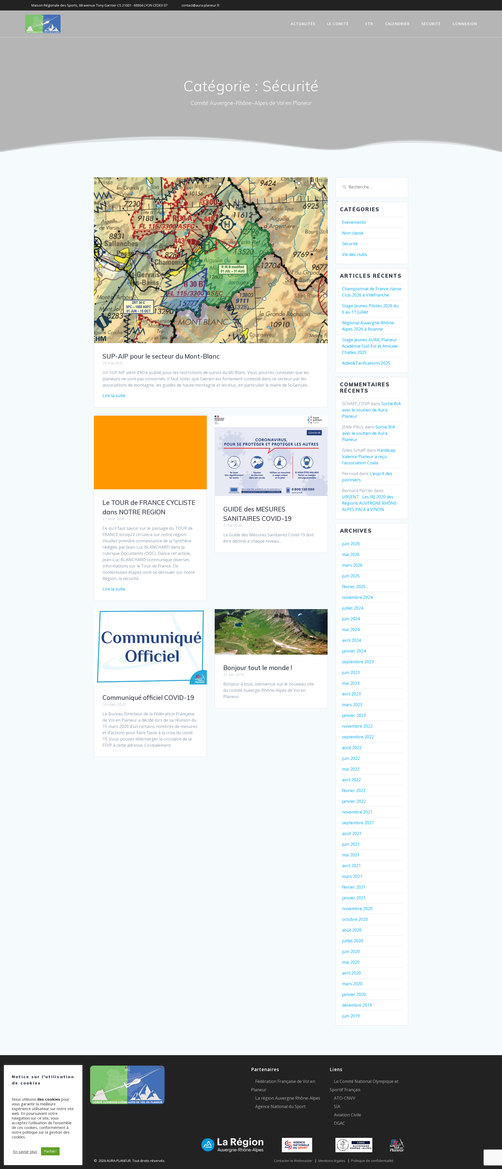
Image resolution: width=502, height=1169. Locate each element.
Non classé (352, 233)
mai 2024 (351, 629)
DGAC (339, 1123)
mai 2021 (351, 855)
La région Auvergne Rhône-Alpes (287, 1098)
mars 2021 (352, 876)
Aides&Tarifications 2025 (366, 363)
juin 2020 (351, 951)
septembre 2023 (358, 662)
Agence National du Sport (280, 1106)
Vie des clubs (354, 254)
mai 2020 (351, 962)
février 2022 (354, 790)
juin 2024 (351, 619)
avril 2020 (351, 973)
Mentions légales (331, 1160)
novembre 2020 (357, 908)
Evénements (354, 222)
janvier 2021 (354, 898)
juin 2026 (351, 544)
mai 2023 (351, 683)
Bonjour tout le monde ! (257, 668)
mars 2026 (352, 565)
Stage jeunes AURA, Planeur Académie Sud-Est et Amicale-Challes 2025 (370, 346)
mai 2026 (351, 554)
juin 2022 (351, 758)
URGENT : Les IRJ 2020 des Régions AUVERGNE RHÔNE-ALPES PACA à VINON (370, 503)
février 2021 (354, 887)
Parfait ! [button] (50, 1151)
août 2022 (352, 747)
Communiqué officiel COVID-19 (148, 698)
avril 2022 (351, 780)
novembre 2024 (357, 597)
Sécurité (350, 244)
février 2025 (354, 586)
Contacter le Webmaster (293, 1160)
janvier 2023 (354, 715)
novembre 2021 (357, 812)
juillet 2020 (352, 941)
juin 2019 (351, 1016)
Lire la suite (113, 395)
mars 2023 (352, 705)
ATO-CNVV (344, 1098)
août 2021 (352, 833)
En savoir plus (25, 1151)
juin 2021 (351, 844)
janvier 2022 (354, 801)
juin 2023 (351, 672)
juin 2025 (351, 576)
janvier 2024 (354, 651)
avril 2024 (351, 640)
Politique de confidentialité (372, 1160)
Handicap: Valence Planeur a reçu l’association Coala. (369, 456)
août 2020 (352, 930)
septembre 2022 (358, 737)
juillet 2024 (352, 608)
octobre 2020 (355, 919)
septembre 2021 (358, 823)
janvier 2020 (354, 994)
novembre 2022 (357, 726)
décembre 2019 (357, 1005)
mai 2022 (351, 769)
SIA (337, 1106)
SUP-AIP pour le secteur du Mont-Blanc (161, 356)
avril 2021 (351, 866)
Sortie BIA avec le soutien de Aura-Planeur (371, 410)
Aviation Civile (347, 1115)
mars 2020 (352, 984)
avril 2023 (351, 694)
